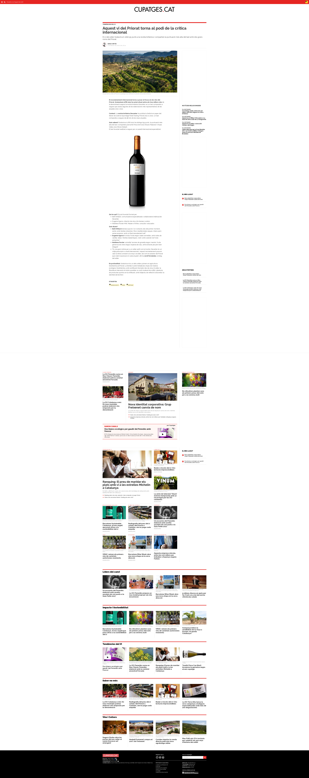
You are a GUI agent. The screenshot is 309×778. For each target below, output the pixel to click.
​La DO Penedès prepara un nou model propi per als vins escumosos (140, 595)
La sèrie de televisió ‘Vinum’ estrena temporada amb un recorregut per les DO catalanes (165, 496)
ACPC (192, 767)
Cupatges (172, 425)
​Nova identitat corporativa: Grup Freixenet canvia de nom (194, 198)
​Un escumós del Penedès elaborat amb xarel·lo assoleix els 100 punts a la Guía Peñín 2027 (164, 523)
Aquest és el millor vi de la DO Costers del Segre (192, 124)
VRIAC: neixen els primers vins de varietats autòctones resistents (113, 556)
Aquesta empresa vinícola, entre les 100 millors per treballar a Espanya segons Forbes (153, 417)
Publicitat (158, 766)
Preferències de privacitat (162, 772)
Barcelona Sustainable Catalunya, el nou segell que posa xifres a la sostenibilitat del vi (112, 526)
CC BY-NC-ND (191, 765)
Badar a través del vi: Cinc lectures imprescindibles (164, 469)
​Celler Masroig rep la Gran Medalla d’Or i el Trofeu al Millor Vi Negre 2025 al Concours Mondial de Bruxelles (193, 132)
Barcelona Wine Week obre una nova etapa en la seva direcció (139, 556)
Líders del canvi (111, 572)
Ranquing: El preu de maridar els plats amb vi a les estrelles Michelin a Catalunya (126, 484)
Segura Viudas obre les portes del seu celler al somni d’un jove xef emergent (112, 740)
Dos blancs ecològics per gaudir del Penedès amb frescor (194, 205)
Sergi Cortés (112, 43)
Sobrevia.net (192, 764)
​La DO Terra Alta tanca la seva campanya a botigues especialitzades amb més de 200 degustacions (194, 704)
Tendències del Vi (115, 285)
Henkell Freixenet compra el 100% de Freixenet (140, 740)
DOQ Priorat (130, 285)
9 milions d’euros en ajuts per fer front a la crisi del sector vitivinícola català (194, 595)
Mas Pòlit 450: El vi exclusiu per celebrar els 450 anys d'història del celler (193, 740)
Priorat (123, 285)
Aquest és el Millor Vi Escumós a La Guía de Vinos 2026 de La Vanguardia (194, 118)
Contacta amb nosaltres (161, 767)
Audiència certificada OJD (162, 764)
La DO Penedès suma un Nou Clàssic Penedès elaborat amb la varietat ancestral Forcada (192, 281)
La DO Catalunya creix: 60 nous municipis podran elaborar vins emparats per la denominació (192, 289)
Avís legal (158, 770)
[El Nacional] (306, 2)
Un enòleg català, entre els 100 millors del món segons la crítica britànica (192, 112)
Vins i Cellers (110, 717)
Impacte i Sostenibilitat (115, 607)
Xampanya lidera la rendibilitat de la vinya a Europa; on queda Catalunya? (192, 630)
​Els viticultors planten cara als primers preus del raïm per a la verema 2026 (193, 393)
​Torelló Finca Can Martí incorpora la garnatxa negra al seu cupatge (193, 667)
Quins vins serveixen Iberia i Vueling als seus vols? (144, 415)
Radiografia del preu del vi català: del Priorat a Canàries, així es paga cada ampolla (139, 526)
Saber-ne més (110, 680)
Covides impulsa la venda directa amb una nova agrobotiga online (166, 741)
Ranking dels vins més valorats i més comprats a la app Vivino (122, 495)
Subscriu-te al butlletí (161, 769)
